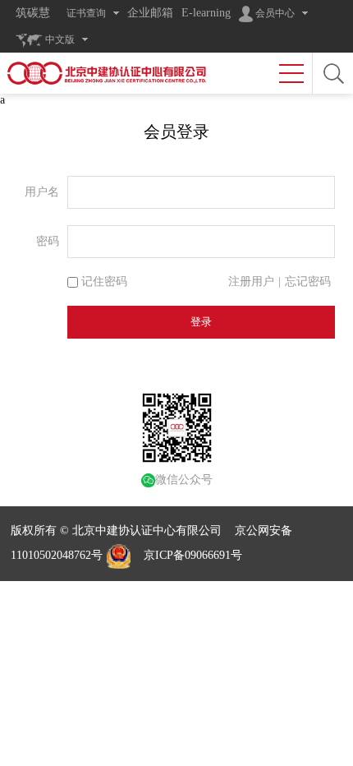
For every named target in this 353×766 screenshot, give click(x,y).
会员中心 (274, 13)
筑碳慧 (33, 13)
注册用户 (251, 281)
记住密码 (102, 281)
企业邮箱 (150, 13)
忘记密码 (308, 281)
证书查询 (86, 13)
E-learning (206, 13)
